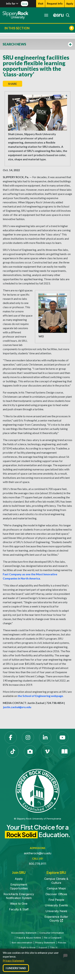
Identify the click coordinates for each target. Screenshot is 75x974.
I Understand (16, 968)
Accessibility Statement (23, 932)
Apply (69, 3)
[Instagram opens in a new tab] (28, 737)
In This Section (16, 28)
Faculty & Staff (19, 909)
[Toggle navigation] (46, 15)
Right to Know (28, 947)
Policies (62, 942)
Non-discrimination (22, 942)
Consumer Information (51, 932)
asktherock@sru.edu (37, 853)
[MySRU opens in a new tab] (57, 15)
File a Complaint (52, 937)
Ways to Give (18, 903)
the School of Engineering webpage (40, 695)
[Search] (66, 15)
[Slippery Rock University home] (37, 790)
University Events (56, 905)
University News (56, 911)
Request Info (55, 3)
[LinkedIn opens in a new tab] (45, 737)
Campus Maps (56, 888)
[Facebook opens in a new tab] (11, 737)
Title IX (54, 947)
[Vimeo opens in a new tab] (47, 751)
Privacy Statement (13, 960)
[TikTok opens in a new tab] (13, 751)
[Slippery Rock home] (15, 15)
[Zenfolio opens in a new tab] (30, 751)
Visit (40, 3)
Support (43, 947)
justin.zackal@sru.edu (17, 707)
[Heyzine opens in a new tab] (64, 751)
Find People (56, 899)
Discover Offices (56, 894)
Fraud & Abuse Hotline (29, 937)
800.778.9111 (37, 863)
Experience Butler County (56, 918)
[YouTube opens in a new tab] (62, 737)
